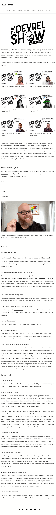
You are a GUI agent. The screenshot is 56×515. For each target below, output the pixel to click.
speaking (27, 10)
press (20, 10)
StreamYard (7, 475)
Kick (34, 495)
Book (3, 10)
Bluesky (47, 364)
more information (32, 421)
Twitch (30, 495)
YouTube (15, 495)
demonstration (18, 310)
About (48, 10)
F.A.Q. (52, 235)
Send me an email (6, 324)
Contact (41, 10)
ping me (5, 238)
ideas (34, 10)
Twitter (40, 364)
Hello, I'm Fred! (7, 5)
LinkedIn (34, 364)
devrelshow (11, 10)
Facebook (41, 495)
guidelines (13, 235)
